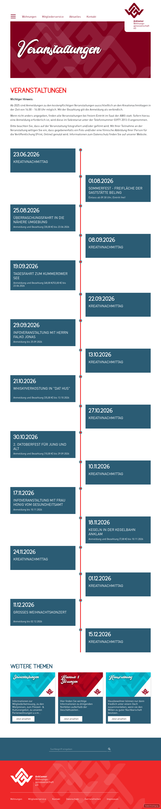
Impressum (112, 799)
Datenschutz (72, 799)
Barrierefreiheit (93, 799)
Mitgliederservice (53, 16)
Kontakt (91, 16)
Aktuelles (75, 16)
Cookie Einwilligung (151, 806)
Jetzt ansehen (23, 718)
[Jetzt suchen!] (109, 749)
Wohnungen (29, 16)
